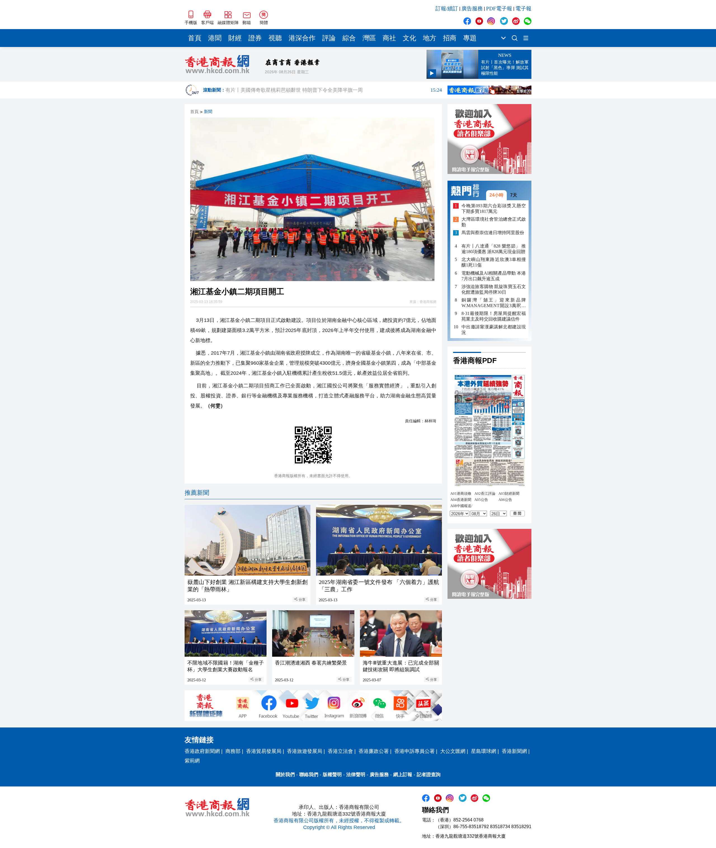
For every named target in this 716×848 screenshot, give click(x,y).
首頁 (194, 38)
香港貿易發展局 (263, 751)
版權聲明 (332, 774)
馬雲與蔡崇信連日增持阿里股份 (492, 232)
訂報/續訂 (446, 8)
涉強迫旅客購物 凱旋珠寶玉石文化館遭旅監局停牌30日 (493, 289)
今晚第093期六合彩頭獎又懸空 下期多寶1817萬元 (493, 208)
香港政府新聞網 (202, 751)
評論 (329, 38)
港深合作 (302, 38)
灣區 (369, 38)
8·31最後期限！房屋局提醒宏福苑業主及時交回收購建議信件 (493, 316)
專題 (470, 38)
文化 (409, 38)
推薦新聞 (197, 492)
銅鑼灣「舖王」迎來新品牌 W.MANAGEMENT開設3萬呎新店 (493, 303)
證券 (255, 38)
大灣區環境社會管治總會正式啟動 (493, 222)
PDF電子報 (499, 8)
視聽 (275, 38)
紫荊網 (192, 761)
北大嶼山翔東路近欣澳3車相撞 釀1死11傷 (493, 262)
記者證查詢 (429, 774)
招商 (449, 38)
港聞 (215, 38)
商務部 (233, 751)
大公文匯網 (452, 751)
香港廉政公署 (374, 751)
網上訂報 (402, 774)
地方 (429, 38)
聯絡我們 (308, 774)
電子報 (523, 8)
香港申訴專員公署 (414, 751)
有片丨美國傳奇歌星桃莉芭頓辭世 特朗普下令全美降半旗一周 (333, 91)
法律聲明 (355, 774)
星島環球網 (483, 751)
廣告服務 (472, 8)
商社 (389, 38)
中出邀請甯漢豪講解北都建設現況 (493, 329)
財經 (235, 38)
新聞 (208, 112)
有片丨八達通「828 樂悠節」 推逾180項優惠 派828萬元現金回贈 (493, 249)
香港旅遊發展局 (304, 751)
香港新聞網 (514, 751)
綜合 (349, 38)
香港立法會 (340, 751)
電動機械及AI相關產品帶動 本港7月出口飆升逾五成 (493, 276)
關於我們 (285, 774)
